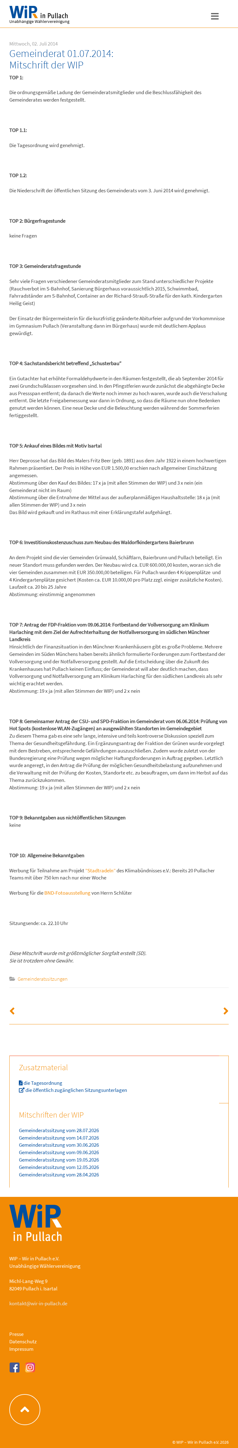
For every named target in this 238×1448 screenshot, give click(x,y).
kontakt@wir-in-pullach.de (38, 1303)
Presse (16, 1334)
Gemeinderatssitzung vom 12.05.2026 (59, 1167)
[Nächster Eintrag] (174, 1011)
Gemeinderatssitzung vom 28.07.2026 (59, 1130)
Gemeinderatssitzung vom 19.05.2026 (59, 1159)
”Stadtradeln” (100, 870)
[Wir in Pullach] (24, 12)
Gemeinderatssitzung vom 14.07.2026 (59, 1137)
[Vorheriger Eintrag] (64, 1011)
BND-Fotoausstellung (67, 892)
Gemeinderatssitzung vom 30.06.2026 (59, 1144)
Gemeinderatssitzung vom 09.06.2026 (59, 1152)
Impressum (21, 1349)
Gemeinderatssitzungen (43, 978)
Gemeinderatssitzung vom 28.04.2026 (59, 1174)
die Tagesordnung (42, 1082)
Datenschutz (23, 1341)
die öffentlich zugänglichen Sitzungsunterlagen (75, 1090)
